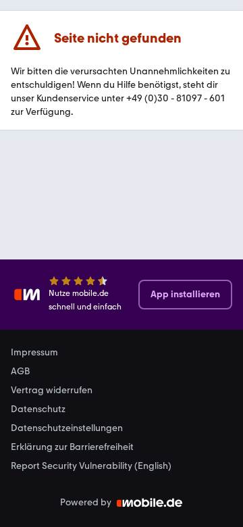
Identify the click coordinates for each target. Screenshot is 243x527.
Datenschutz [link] (38, 409)
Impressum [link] (34, 352)
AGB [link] (20, 371)
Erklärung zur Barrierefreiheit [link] (72, 447)
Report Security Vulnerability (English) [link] (91, 466)
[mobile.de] (150, 503)
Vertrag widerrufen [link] (51, 390)
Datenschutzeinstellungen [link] (67, 428)
